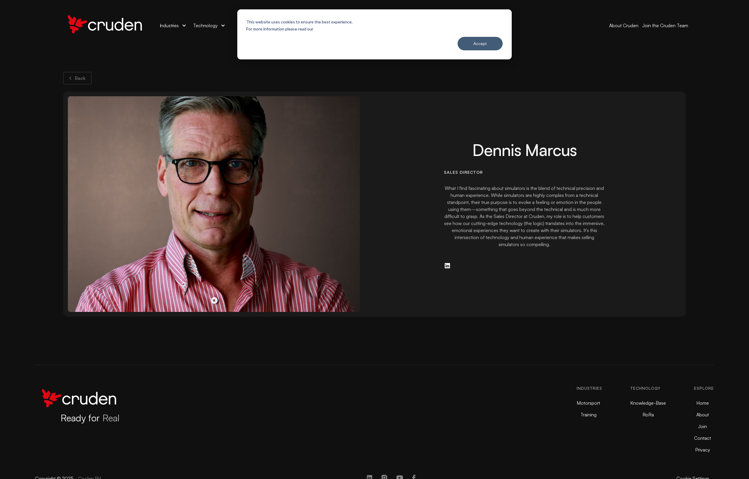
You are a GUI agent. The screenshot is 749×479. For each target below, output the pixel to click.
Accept (480, 43)
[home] (105, 25)
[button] (173, 25)
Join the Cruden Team (665, 25)
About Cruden (623, 25)
